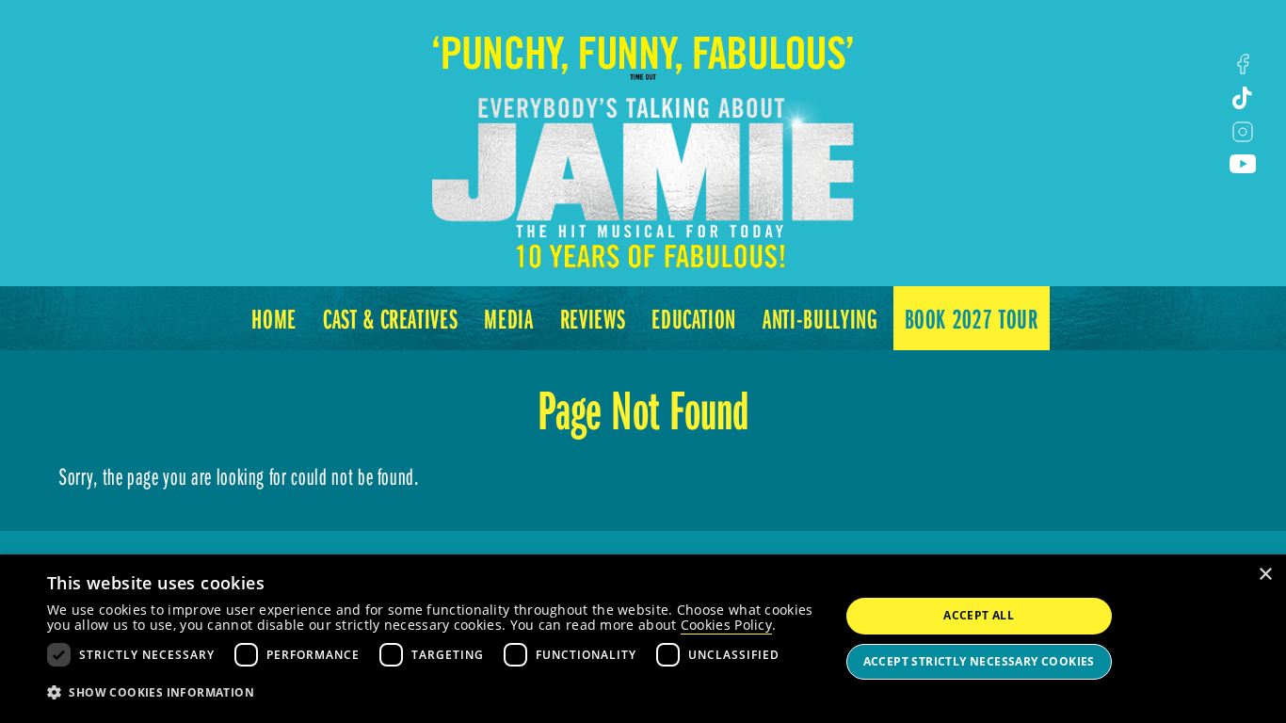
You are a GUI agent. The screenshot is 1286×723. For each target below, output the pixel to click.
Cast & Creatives (390, 318)
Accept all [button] (978, 615)
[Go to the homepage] (643, 135)
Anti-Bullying (820, 318)
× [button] (1265, 575)
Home (274, 318)
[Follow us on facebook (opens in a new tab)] (1243, 64)
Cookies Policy (726, 625)
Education (693, 318)
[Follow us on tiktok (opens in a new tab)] (1243, 98)
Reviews (593, 318)
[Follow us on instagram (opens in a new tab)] (1243, 131)
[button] (431, 693)
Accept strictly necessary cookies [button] (979, 661)
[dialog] (643, 638)
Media (508, 318)
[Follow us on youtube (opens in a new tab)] (1243, 163)
